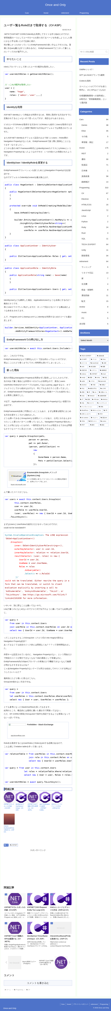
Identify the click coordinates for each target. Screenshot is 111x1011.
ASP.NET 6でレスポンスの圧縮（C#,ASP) (9, 806)
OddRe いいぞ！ (86, 69)
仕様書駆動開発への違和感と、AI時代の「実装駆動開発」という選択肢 (93, 99)
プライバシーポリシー (80, 1004)
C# (7, 845)
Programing (104, 1004)
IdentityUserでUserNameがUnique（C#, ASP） (20, 807)
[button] (106, 51)
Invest (69, 1004)
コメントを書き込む (38, 983)
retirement (94, 1004)
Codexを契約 (85, 81)
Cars (63, 1004)
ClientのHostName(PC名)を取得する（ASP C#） (9, 829)
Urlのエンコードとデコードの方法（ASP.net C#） (56, 806)
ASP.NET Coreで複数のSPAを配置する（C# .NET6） (33, 807)
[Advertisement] (38, 867)
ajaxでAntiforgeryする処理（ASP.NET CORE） (45, 807)
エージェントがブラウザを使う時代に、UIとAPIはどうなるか (93, 88)
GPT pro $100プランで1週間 (91, 75)
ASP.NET (14, 845)
